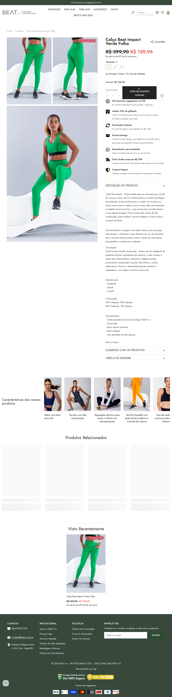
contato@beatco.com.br (22, 637)
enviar (156, 635)
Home (9, 31)
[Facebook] (104, 644)
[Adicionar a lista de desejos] (162, 95)
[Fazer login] (157, 12)
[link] (21, 500)
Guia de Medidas (137, 73)
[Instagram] (110, 644)
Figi (94, 668)
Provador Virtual (116, 73)
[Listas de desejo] (162, 12)
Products (19, 31)
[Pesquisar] (133, 12)
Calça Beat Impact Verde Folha (81, 596)
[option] (86, 2)
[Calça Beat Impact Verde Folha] (86, 563)
